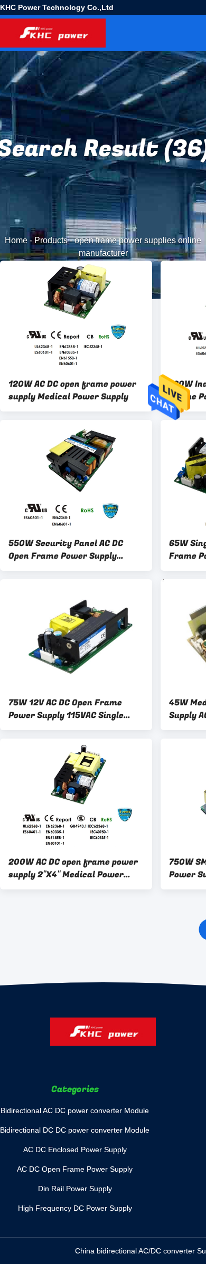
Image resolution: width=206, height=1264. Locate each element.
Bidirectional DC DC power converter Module (74, 1130)
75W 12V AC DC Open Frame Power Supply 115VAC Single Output (66, 709)
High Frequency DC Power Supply (75, 1208)
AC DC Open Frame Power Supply (75, 1169)
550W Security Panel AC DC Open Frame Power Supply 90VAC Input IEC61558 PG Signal (75, 549)
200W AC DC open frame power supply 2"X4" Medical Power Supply (73, 868)
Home (16, 240)
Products (51, 240)
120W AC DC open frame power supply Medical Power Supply (72, 390)
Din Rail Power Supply (75, 1188)
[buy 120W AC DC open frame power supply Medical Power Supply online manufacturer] (76, 315)
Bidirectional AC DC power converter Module (75, 1110)
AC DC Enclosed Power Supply (75, 1149)
